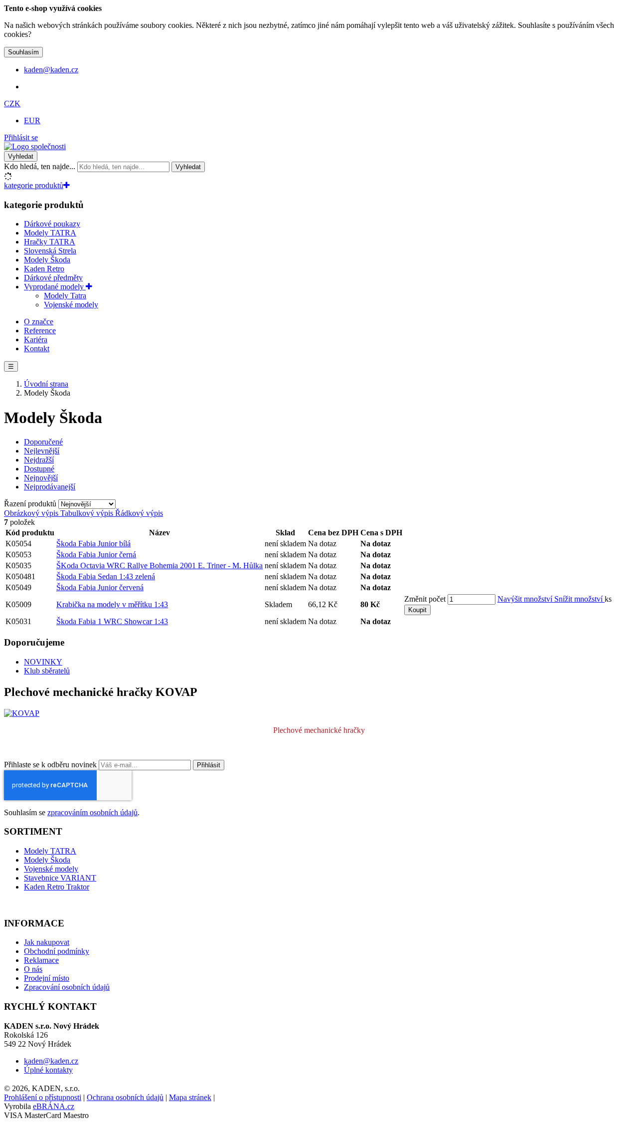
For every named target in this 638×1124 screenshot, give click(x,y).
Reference (40, 330)
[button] (12, 103)
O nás (33, 969)
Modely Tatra (65, 295)
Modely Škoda (47, 259)
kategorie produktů (33, 185)
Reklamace (41, 960)
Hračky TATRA (49, 241)
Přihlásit (208, 765)
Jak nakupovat (46, 942)
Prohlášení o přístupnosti (42, 1097)
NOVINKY (43, 662)
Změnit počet (425, 599)
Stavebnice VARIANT (60, 878)
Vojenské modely (71, 304)
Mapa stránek (190, 1097)
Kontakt (36, 348)
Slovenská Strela (50, 250)
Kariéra (35, 339)
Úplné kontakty (48, 1070)
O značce (38, 321)
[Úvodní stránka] (35, 146)
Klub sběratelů (47, 671)
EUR (32, 120)
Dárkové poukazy (52, 224)
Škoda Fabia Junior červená (100, 587)
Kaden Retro (44, 268)
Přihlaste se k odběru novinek (51, 764)
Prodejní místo (46, 978)
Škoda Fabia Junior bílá (93, 543)
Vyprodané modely (55, 286)
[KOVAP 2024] (21, 713)
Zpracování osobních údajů (67, 987)
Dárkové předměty (53, 277)
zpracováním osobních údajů (92, 812)
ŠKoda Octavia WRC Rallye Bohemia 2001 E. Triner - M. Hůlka (159, 565)
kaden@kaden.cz (51, 1061)
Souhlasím (23, 52)
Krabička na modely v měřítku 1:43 (112, 604)
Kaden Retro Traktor (56, 887)
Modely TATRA (50, 232)
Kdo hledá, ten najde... (39, 166)
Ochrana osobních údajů (125, 1097)
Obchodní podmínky (56, 951)
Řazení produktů (31, 503)
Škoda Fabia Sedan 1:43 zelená (105, 576)
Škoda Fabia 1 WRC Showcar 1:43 (112, 621)
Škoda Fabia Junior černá (96, 554)
